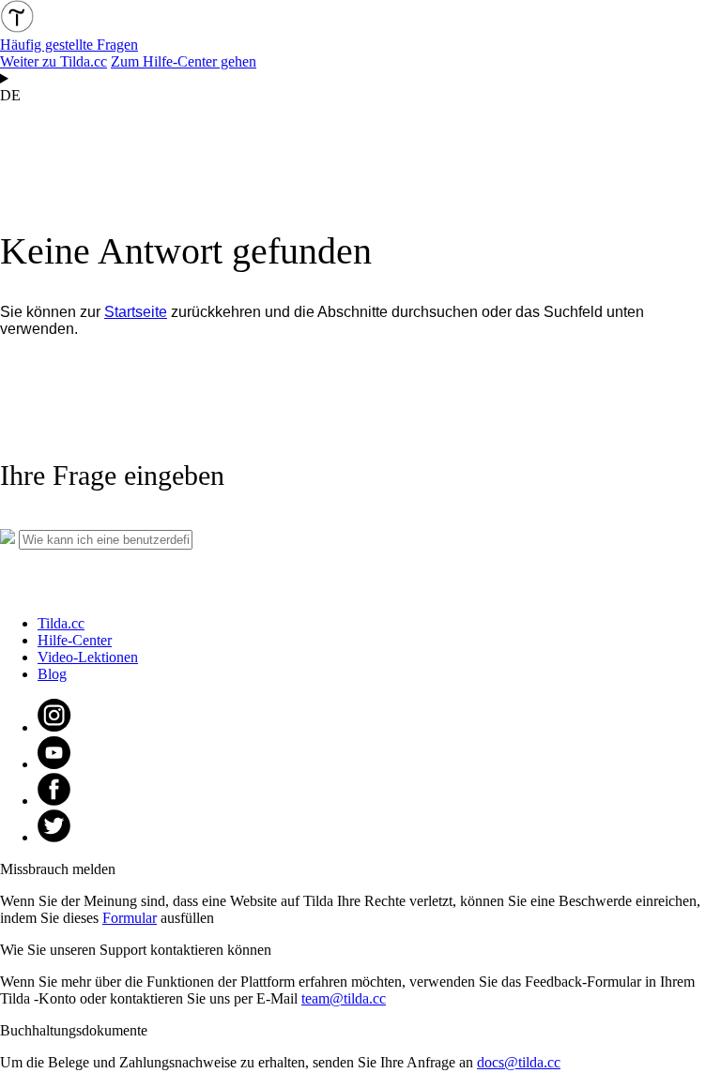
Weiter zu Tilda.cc (53, 61)
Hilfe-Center (75, 640)
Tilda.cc (61, 623)
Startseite (135, 312)
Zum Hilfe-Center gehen (183, 61)
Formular (129, 918)
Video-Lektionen (88, 657)
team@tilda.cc (343, 998)
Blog (52, 674)
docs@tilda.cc (518, 1062)
